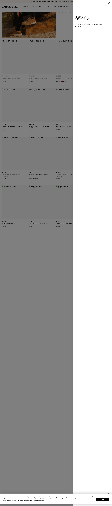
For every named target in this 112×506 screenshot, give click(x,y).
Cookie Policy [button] (6, 500)
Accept (102, 499)
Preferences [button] (41, 500)
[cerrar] (109, 3)
